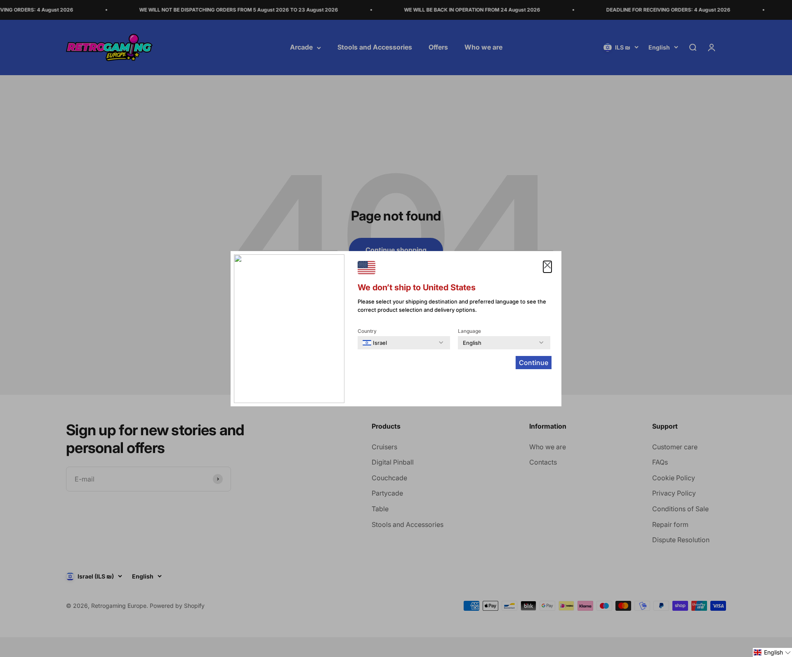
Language (469, 331)
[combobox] (375, 343)
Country (367, 331)
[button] (772, 652)
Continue (533, 362)
